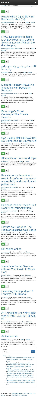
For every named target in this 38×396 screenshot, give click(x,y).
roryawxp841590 (6, 297)
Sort (31, 6)
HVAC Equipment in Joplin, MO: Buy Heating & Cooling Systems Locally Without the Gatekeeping (18, 41)
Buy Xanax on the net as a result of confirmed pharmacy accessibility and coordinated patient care (18, 179)
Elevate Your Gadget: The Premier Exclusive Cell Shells (18, 228)
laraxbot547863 (5, 275)
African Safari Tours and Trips (18, 158)
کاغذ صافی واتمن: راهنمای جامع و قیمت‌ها (18, 67)
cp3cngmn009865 (6, 144)
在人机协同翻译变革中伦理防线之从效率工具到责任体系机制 (18, 316)
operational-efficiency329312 (9, 93)
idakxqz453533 (5, 233)
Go (33, 352)
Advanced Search (17, 393)
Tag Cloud (29, 393)
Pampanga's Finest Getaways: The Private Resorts (14, 114)
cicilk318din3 (4, 161)
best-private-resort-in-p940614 (9, 120)
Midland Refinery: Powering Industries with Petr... (21, 365)
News (27, 22)
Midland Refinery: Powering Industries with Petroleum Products (17, 87)
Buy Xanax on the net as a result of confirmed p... (21, 372)
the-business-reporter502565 (9, 211)
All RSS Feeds (23, 395)
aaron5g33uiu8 (5, 252)
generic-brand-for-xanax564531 (10, 187)
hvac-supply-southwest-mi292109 (10, 48)
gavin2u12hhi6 (5, 339)
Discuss (33, 22)
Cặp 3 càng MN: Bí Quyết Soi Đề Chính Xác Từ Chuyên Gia (18, 139)
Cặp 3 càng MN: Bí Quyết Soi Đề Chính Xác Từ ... (21, 370)
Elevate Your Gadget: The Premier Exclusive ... (20, 375)
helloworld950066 (6, 322)
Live (24, 393)
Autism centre (9, 336)
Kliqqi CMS (15, 395)
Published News (7, 356)
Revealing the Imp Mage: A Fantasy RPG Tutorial (17, 292)
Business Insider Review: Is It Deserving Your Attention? (18, 206)
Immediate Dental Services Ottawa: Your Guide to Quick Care (18, 269)
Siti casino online (11, 249)
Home (4, 5)
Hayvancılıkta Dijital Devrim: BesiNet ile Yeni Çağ (17, 17)
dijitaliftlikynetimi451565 (7, 22)
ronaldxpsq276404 (6, 72)
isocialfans (5, 2)
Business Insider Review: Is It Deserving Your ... (20, 373)
